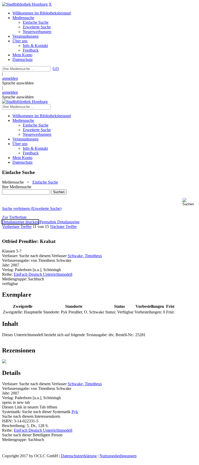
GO (56, 68)
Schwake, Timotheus (85, 256)
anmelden (10, 78)
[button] (189, 202)
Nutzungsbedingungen (118, 456)
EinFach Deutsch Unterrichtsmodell (43, 274)
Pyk (75, 411)
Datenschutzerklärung (79, 456)
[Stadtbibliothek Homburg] (25, 4)
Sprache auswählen (18, 83)
